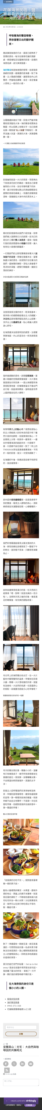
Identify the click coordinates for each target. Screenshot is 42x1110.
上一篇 (5, 1044)
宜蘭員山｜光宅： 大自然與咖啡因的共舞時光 (21, 1048)
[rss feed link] (7, 1070)
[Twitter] (14, 1063)
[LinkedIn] (22, 1063)
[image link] (21, 102)
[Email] (30, 1063)
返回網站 (9, 2)
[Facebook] (6, 1063)
